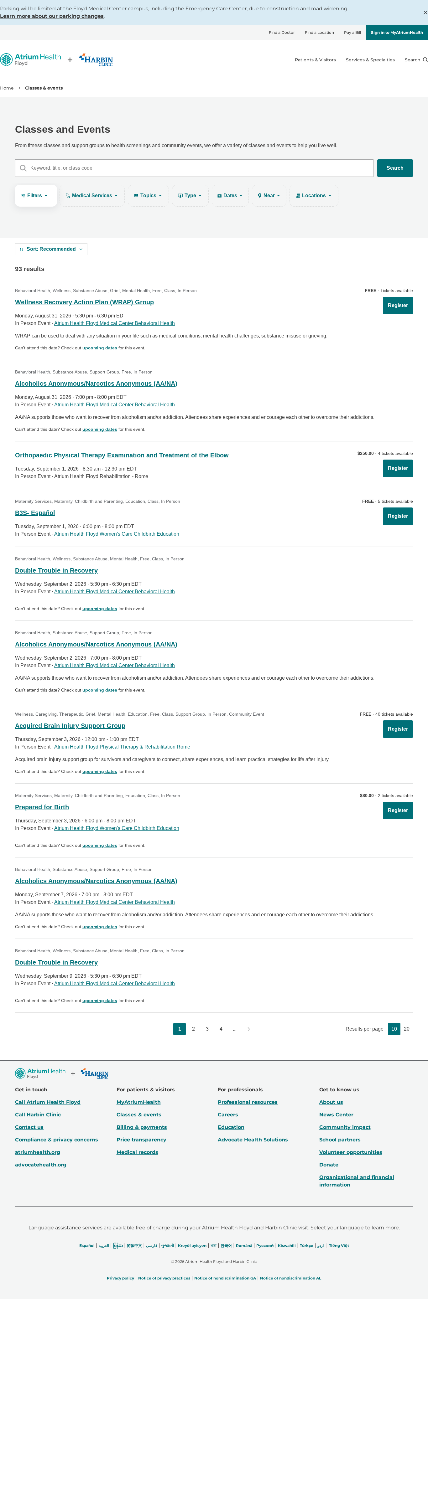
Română (244, 1245)
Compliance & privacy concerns (56, 1140)
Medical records (137, 1152)
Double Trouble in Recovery (56, 570)
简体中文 (134, 1245)
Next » (248, 1029)
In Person (187, 290)
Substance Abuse (90, 290)
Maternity (63, 501)
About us (331, 1102)
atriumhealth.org (37, 1152)
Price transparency (141, 1140)
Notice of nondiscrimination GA (225, 1278)
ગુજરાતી (167, 1245)
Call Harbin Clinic (38, 1115)
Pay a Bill (352, 32)
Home (6, 88)
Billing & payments (142, 1127)
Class (169, 290)
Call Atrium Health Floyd (48, 1102)
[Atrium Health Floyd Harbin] (56, 59)
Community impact (345, 1127)
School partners (340, 1140)
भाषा (214, 1245)
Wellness (61, 290)
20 (407, 1029)
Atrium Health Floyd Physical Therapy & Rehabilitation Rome (122, 746)
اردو (320, 1245)
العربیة (104, 1245)
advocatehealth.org (40, 1165)
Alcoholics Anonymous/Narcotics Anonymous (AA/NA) (96, 383)
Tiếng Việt (339, 1245)
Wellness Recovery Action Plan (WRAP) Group (84, 302)
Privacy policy (120, 1278)
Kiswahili (287, 1245)
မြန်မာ (118, 1245)
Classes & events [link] (44, 88)
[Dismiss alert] (425, 12)
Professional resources (248, 1102)
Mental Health (136, 290)
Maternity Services (33, 501)
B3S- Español (35, 512)
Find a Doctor (282, 32)
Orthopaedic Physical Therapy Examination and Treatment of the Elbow (122, 455)
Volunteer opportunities (350, 1152)
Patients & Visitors (315, 60)
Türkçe (306, 1245)
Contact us (29, 1127)
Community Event (246, 714)
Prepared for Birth (42, 807)
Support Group (104, 371)
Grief (115, 290)
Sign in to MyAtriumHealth (397, 32)
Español (87, 1245)
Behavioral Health (32, 290)
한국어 (226, 1245)
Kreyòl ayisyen (192, 1245)
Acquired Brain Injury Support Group (70, 725)
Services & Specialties (370, 60)
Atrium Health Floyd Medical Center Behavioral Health (114, 323)
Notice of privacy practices (164, 1278)
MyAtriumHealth (139, 1102)
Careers (228, 1115)
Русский (265, 1245)
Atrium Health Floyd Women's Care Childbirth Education (116, 534)
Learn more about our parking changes (52, 16)
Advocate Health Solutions (253, 1140)
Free (157, 290)
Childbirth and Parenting (99, 501)
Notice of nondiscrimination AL (290, 1278)
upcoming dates (99, 347)
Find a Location (319, 32)
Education (135, 501)
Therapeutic (71, 714)
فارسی (151, 1245)
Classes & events (139, 1115)
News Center (336, 1115)
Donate (328, 1165)
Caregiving (46, 714)
